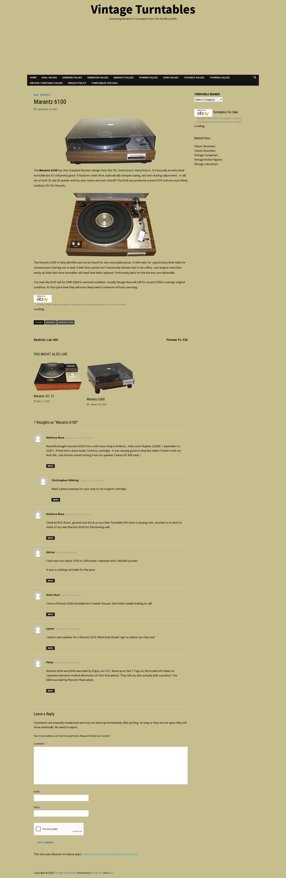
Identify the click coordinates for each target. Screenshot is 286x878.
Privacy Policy (77, 83)
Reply (50, 466)
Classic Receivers (204, 146)
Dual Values (49, 77)
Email (37, 807)
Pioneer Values (148, 77)
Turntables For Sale (104, 83)
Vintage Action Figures (208, 159)
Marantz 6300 (96, 399)
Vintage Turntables (143, 9)
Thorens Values (220, 77)
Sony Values (171, 77)
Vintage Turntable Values (46, 83)
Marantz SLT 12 (44, 396)
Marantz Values (124, 77)
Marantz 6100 (66, 322)
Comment (40, 743)
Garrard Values (72, 77)
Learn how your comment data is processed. (110, 854)
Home (33, 77)
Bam (110, 872)
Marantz (45, 94)
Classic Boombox (204, 150)
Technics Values (194, 77)
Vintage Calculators (206, 164)
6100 (36, 94)
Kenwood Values (97, 77)
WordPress (96, 872)
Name (37, 791)
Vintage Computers (206, 155)
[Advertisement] (143, 50)
